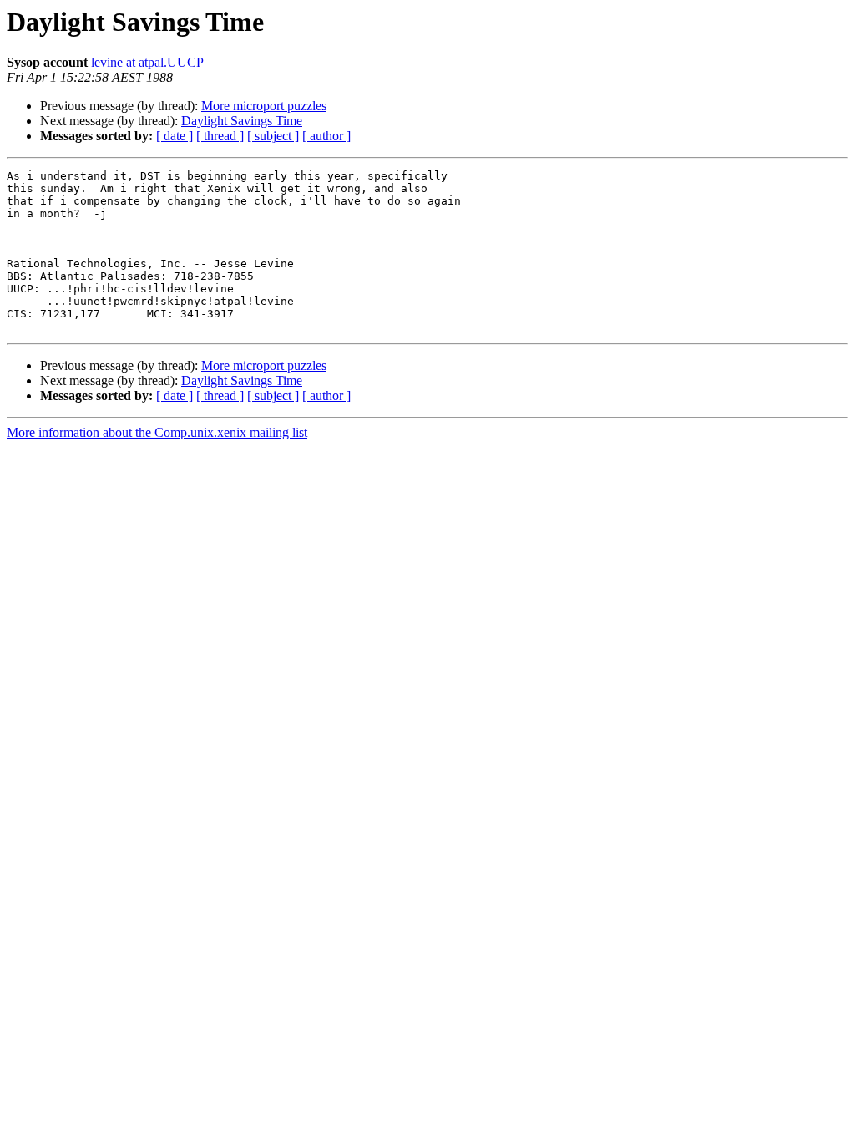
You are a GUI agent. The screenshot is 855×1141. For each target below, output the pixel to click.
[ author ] (326, 136)
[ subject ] (273, 136)
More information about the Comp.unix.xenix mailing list (157, 432)
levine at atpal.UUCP (147, 62)
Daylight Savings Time (241, 121)
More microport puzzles (263, 106)
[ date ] (174, 136)
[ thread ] (220, 136)
